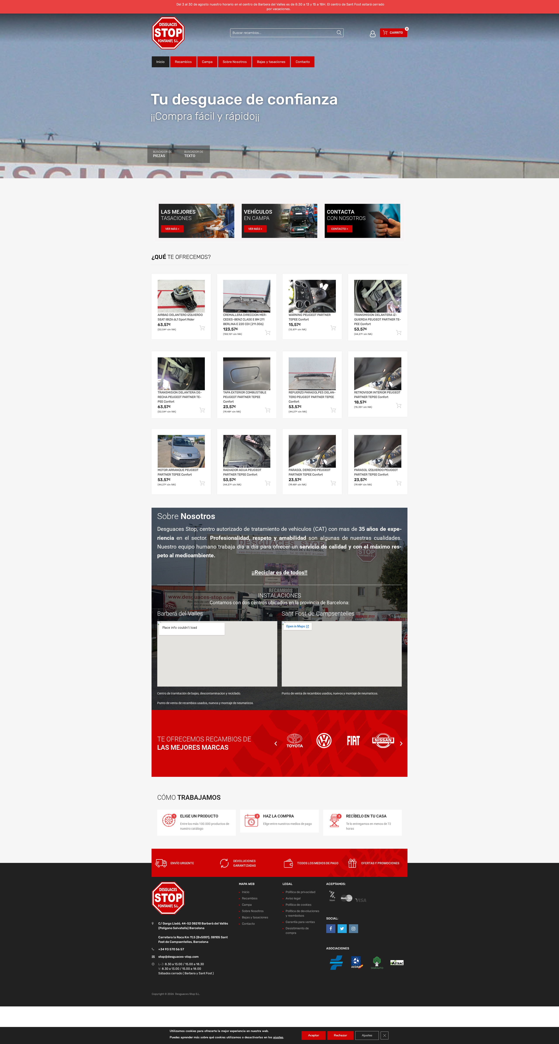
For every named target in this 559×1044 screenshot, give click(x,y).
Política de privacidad (300, 892)
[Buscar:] (287, 33)
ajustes (278, 1037)
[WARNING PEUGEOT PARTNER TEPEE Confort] (312, 296)
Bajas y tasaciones (271, 62)
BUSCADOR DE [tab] (162, 154)
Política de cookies (298, 905)
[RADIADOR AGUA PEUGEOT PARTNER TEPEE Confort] (246, 451)
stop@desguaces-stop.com (178, 957)
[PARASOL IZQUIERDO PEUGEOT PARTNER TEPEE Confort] (377, 451)
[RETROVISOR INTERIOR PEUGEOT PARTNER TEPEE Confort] (377, 373)
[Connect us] (330, 928)
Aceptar (313, 1035)
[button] (275, 743)
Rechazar (340, 1035)
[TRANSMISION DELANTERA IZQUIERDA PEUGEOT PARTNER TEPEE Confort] (377, 296)
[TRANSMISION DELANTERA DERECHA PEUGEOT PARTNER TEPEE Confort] (181, 373)
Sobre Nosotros (235, 62)
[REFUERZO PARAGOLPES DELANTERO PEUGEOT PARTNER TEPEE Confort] (312, 374)
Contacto (303, 62)
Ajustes (367, 1035)
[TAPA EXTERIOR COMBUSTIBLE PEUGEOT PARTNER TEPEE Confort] (246, 373)
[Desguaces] (168, 33)
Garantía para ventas (300, 922)
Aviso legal (293, 898)
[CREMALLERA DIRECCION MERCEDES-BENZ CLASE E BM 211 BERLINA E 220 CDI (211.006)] (246, 296)
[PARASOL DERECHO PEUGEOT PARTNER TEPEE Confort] (312, 451)
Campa (207, 62)
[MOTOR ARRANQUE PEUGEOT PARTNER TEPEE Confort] (181, 451)
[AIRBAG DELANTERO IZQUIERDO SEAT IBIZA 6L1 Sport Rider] (181, 296)
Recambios (183, 62)
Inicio (160, 62)
